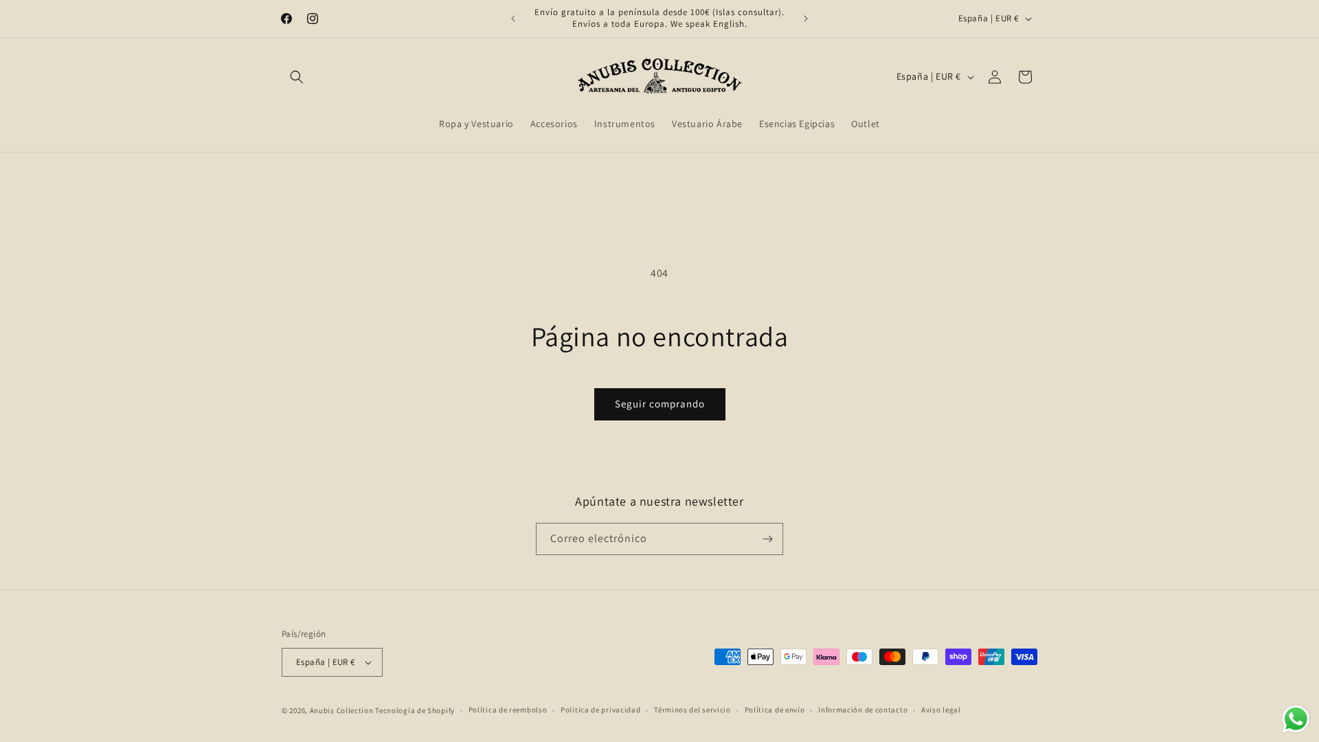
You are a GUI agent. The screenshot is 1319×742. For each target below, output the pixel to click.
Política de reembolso (508, 710)
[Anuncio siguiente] (806, 18)
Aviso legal (941, 710)
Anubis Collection (342, 710)
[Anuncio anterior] (513, 18)
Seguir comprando (660, 403)
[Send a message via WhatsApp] (1296, 719)
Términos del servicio (692, 710)
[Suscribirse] (767, 539)
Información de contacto (862, 710)
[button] (297, 77)
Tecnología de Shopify (415, 710)
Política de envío (775, 710)
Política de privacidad (600, 710)
